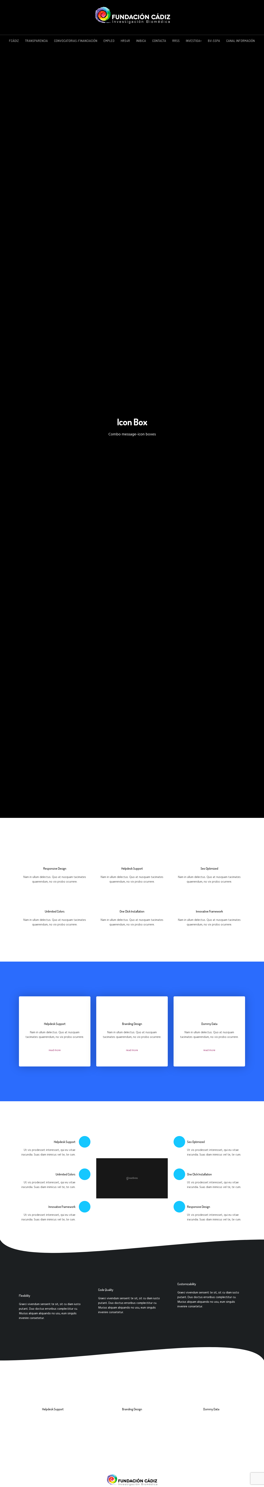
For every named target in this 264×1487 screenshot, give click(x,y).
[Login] (254, 41)
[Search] (246, 41)
